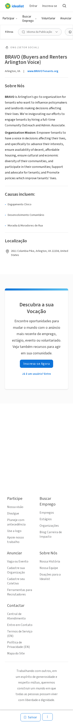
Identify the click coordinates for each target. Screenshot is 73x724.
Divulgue (13, 513)
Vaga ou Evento (17, 561)
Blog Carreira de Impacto (51, 534)
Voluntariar (48, 18)
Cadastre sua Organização (16, 570)
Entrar (33, 6)
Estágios (46, 519)
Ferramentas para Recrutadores (19, 592)
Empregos (47, 512)
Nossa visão (15, 507)
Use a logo (14, 531)
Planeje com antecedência (16, 522)
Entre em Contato (19, 625)
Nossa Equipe (49, 568)
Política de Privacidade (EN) (18, 644)
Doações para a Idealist (50, 576)
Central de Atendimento (16, 616)
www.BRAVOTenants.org (42, 71)
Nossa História (50, 561)
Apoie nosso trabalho (15, 539)
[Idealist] (14, 6)
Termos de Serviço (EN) (19, 633)
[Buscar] (64, 6)
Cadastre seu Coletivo (16, 581)
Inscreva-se (49, 6)
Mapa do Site (16, 653)
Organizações (49, 525)
